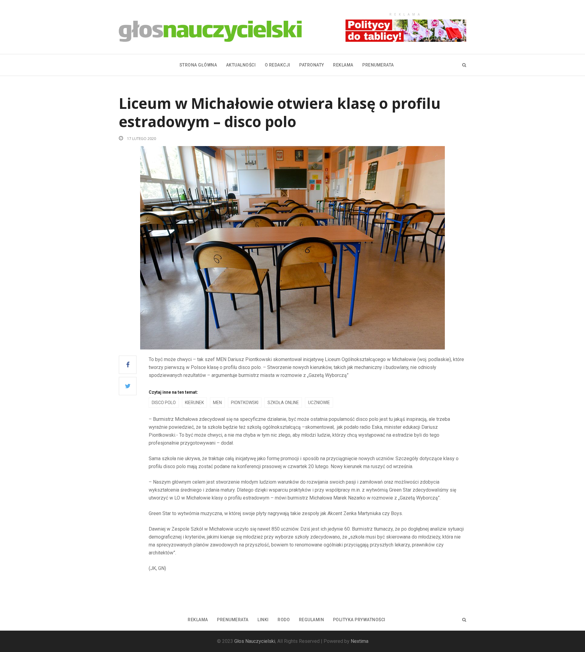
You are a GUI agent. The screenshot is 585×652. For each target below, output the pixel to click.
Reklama (343, 65)
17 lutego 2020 (141, 138)
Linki (263, 619)
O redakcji (277, 65)
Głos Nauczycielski (254, 641)
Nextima (359, 641)
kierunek (194, 402)
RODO (284, 619)
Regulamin (311, 619)
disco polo (164, 402)
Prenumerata (378, 65)
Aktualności (241, 65)
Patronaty (311, 65)
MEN (217, 402)
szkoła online (283, 402)
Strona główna (198, 65)
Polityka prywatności (359, 619)
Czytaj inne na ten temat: (173, 392)
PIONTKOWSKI (244, 402)
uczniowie (319, 402)
